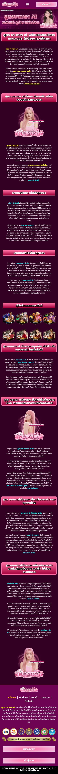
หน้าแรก (12, 697)
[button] (27, 4)
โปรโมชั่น (29, 701)
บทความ (46, 697)
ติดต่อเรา (23, 697)
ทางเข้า (34, 697)
